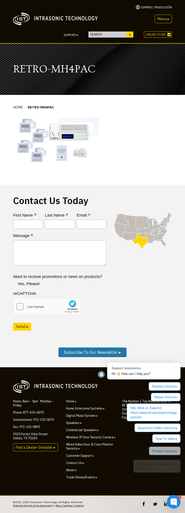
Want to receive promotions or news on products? (57, 276)
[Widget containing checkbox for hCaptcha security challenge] (47, 306)
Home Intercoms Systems (85, 408)
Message (23, 235)
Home (18, 107)
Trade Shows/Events (81, 477)
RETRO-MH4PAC (41, 107)
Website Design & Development (32, 505)
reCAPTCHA (24, 293)
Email (83, 215)
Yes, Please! (29, 284)
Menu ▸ (163, 19)
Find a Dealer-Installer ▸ (36, 447)
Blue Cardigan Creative (70, 505)
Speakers (74, 423)
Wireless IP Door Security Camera (91, 437)
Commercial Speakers (82, 430)
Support (71, 35)
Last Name (56, 215)
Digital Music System (82, 416)
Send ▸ (22, 326)
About (71, 470)
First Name (25, 215)
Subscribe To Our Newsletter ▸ (92, 352)
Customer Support (80, 456)
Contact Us (75, 463)
